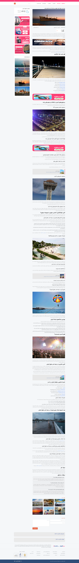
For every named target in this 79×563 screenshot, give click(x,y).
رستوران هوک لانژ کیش (61, 140)
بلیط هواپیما (63, 551)
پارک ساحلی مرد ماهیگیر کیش (61, 391)
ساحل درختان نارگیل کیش (61, 450)
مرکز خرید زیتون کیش (62, 87)
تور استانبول (48, 553)
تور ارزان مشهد (31, 553)
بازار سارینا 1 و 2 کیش (62, 84)
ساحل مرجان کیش (62, 389)
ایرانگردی (54, 3)
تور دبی (32, 551)
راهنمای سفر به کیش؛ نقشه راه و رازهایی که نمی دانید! (53, 172)
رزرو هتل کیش (38, 555)
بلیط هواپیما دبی (55, 553)
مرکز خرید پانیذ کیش (62, 85)
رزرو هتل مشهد (38, 551)
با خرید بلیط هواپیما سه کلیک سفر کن (39, 0)
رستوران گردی (44, 3)
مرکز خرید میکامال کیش (62, 82)
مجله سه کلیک (39, 3)
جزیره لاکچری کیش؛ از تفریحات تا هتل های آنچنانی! (53, 377)
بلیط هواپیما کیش (63, 553)
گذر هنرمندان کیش (61, 440)
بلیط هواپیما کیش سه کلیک (58, 52)
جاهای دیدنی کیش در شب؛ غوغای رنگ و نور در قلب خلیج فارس (52, 276)
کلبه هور (64, 387)
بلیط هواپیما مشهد (55, 551)
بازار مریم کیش (63, 88)
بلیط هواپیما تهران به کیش (46, 551)
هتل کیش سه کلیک (39, 465)
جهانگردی (49, 3)
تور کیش (56, 555)
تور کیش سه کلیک (43, 232)
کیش (58, 27)
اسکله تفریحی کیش (62, 395)
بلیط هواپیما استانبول (62, 555)
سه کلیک (53, 561)
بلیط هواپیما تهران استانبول (46, 555)
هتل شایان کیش (38, 553)
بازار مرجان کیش (63, 90)
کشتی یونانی (63, 394)
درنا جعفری (55, 27)
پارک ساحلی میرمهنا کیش (62, 392)
